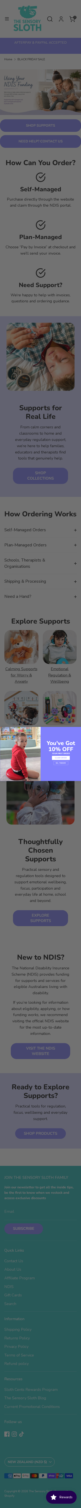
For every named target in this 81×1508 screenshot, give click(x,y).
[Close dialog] (2, 729)
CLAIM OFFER (61, 758)
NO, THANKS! (61, 763)
